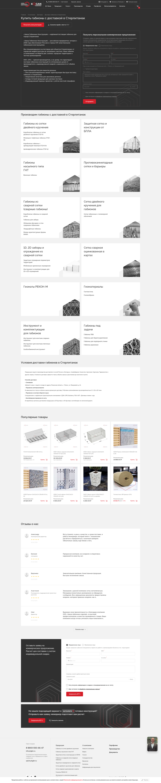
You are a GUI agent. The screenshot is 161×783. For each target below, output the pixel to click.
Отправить (89, 101)
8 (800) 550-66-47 (35, 748)
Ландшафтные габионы (32, 229)
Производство (78, 6)
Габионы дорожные (91, 345)
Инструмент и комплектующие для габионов (34, 329)
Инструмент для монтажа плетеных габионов (36, 345)
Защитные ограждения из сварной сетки (68, 763)
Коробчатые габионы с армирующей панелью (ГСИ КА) (35, 145)
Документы (113, 752)
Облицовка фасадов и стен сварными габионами (33, 224)
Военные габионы (30, 175)
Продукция (58, 6)
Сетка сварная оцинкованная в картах (94, 251)
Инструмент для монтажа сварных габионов (36, 339)
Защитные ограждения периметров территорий (36, 261)
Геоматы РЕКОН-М (35, 286)
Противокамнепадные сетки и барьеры (96, 164)
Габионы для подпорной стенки (95, 341)
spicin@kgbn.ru (31, 761)
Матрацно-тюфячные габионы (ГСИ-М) (36, 139)
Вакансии (85, 761)
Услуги (68, 6)
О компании (86, 745)
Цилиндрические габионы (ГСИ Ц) (35, 149)
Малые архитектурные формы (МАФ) (34, 233)
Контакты (122, 6)
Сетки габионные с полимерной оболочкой (96, 215)
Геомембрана (89, 295)
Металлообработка (110, 6)
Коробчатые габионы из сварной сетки (35, 215)
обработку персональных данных (106, 96)
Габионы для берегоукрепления (96, 338)
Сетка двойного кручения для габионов (94, 205)
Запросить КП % (74, 694)
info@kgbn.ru (30, 751)
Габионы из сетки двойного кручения (35, 125)
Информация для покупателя (91, 767)
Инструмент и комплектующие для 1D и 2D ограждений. (36, 270)
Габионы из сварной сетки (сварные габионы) (35, 205)
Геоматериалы (93, 286)
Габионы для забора (30, 220)
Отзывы (88, 6)
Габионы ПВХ (89, 334)
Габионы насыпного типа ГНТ (33, 166)
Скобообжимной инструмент (34, 349)
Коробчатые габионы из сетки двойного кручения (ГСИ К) (34, 133)
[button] (32, 24)
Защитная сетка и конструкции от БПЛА (95, 127)
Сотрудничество (87, 758)
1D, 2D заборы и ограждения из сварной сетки (33, 251)
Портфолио (97, 6)
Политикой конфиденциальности (73, 780)
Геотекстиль (88, 292)
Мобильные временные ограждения (36, 266)
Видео (84, 751)
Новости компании (88, 748)
